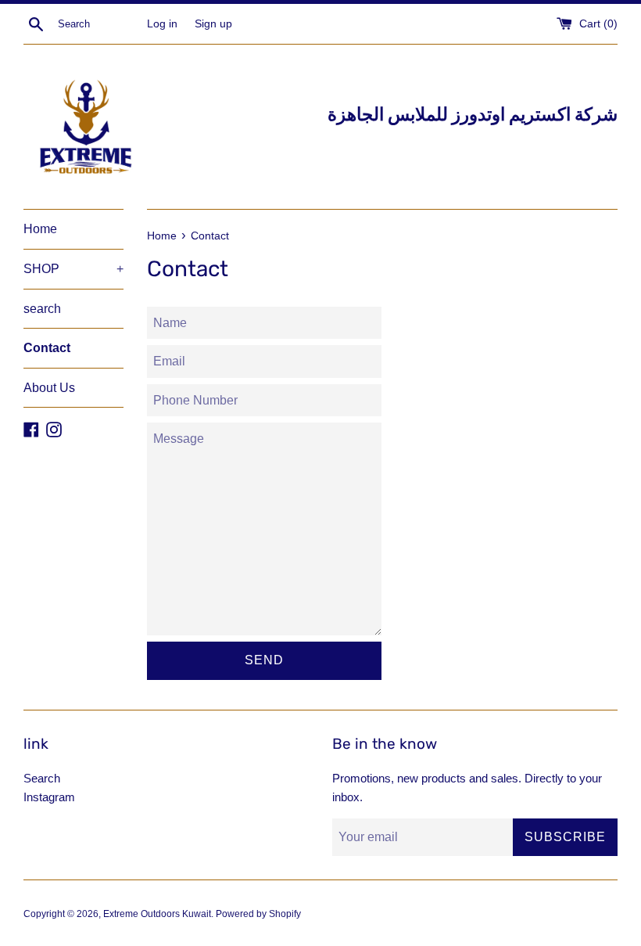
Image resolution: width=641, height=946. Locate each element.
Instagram (49, 797)
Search (41, 778)
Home (40, 229)
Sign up (213, 24)
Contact (46, 347)
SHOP (73, 268)
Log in (162, 24)
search (42, 308)
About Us (49, 387)
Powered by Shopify (258, 913)
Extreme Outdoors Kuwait (157, 913)
